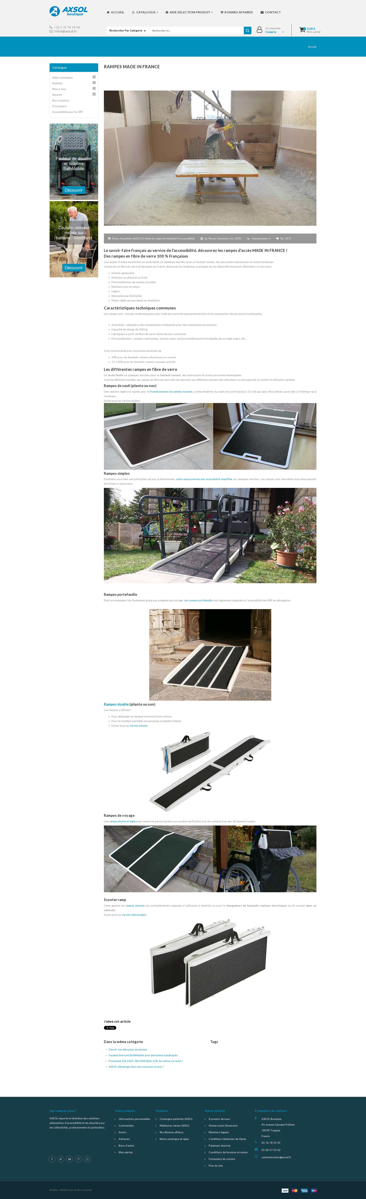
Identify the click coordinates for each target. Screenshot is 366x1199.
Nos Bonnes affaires (172, 1132)
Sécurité (57, 94)
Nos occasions (60, 100)
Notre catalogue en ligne (174, 1138)
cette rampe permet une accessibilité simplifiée (204, 479)
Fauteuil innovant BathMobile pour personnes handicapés (143, 1055)
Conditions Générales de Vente (227, 1138)
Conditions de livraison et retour (228, 1152)
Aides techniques (62, 77)
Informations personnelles (134, 1118)
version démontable (134, 914)
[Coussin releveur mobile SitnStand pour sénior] (74, 239)
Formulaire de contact (222, 1158)
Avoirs (122, 1132)
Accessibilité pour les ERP (67, 111)
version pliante (139, 725)
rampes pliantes (135, 905)
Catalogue (59, 67)
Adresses (124, 1138)
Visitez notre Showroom (223, 1125)
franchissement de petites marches (171, 391)
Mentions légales (219, 1132)
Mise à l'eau (59, 89)
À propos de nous (219, 1118)
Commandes (126, 1125)
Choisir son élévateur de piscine (128, 1049)
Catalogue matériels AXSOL (176, 1118)
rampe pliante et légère (123, 821)
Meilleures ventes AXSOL (175, 1125)
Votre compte (125, 1110)
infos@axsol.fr (66, 31)
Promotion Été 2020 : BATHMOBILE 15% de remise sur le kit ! (146, 1060)
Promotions (59, 106)
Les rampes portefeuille (198, 600)
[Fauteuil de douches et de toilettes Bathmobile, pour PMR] (74, 162)
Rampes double (116, 704)
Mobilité (57, 83)
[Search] (247, 30)
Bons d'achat (126, 1145)
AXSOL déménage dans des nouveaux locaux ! (136, 1066)
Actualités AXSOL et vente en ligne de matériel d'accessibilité (157, 238)
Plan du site (216, 1165)
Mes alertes (126, 1152)
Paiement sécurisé (219, 1145)
